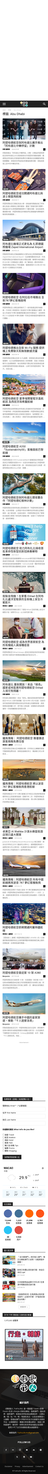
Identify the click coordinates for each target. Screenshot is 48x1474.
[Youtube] (31, 1457)
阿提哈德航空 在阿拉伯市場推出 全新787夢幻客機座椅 (23, 299)
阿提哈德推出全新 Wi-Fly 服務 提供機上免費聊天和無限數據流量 (23, 349)
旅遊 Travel (9, 1135)
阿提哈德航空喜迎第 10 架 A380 (22, 972)
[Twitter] (17, 1457)
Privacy (17, 1466)
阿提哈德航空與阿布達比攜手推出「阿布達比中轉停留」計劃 (23, 144)
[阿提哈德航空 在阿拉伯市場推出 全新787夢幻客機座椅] (24, 283)
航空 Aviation (10, 1137)
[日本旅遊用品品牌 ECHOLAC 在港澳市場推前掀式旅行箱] (9, 1285)
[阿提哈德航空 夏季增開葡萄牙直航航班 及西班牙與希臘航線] (24, 384)
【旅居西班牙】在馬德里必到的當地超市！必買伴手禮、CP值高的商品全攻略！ (31, 1296)
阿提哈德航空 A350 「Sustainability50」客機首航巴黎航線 (23, 449)
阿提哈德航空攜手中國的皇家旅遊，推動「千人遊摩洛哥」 (21, 1019)
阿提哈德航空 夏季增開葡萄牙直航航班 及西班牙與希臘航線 (23, 400)
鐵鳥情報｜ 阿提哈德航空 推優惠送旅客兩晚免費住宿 (23, 740)
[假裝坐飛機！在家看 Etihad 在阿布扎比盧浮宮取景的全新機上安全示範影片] (24, 582)
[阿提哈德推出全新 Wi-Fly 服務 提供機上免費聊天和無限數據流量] (24, 334)
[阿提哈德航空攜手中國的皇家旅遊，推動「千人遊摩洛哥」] (24, 1003)
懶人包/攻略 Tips (11, 1145)
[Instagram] (20, 1449)
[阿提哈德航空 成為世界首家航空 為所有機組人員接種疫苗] (24, 628)
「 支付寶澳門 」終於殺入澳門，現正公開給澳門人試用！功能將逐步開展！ (31, 1259)
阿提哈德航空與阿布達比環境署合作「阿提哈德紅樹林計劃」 (23, 499)
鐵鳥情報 (5, 138)
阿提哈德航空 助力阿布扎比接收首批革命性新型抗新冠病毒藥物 (23, 550)
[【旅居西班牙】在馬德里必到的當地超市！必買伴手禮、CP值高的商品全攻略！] (9, 1297)
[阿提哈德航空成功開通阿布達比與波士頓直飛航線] (24, 179)
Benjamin (6, 976)
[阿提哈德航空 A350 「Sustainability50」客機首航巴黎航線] (24, 432)
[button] (4, 104)
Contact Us (39, 1466)
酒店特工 (5, 827)
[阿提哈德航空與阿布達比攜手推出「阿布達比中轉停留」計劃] (24, 128)
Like (7, 1210)
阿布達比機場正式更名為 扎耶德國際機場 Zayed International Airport (23, 245)
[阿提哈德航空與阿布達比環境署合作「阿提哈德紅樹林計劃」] (24, 483)
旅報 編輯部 (6, 149)
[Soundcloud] (33, 1450)
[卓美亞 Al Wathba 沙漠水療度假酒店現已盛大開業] (24, 817)
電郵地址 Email (15, 1105)
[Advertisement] (24, 25)
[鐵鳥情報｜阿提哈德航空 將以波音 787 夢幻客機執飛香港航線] (24, 769)
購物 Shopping (11, 1151)
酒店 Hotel (9, 1140)
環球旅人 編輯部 (8, 606)
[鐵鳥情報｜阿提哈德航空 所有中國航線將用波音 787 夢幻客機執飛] (24, 865)
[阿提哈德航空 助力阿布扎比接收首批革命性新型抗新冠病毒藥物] (24, 534)
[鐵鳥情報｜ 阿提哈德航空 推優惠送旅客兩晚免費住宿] (24, 724)
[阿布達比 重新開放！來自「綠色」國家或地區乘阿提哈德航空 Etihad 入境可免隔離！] (24, 670)
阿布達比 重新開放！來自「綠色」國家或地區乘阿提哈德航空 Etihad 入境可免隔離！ (23, 687)
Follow (19, 1210)
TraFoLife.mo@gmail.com (28, 1432)
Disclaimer (8, 1466)
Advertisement (27, 1466)
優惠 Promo (10, 1148)
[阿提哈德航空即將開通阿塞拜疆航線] (24, 913)
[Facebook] (6, 1450)
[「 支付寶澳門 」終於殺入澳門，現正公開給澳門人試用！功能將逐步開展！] (9, 1260)
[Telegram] (40, 1450)
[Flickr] (13, 1450)
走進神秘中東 (7, 493)
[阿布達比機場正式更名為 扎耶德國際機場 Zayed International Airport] (24, 230)
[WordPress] (24, 1457)
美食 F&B (9, 1143)
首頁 (4, 110)
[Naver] (26, 1450)
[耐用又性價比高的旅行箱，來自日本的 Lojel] (9, 1273)
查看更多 (23, 1307)
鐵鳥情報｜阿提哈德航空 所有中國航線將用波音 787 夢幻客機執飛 (23, 881)
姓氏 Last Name (9, 1119)
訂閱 (18, 1227)
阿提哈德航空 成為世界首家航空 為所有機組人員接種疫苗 (23, 643)
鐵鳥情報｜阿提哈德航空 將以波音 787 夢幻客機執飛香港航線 (23, 785)
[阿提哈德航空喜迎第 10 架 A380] (24, 958)
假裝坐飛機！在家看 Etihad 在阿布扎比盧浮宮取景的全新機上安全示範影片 (23, 599)
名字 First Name (9, 1112)
